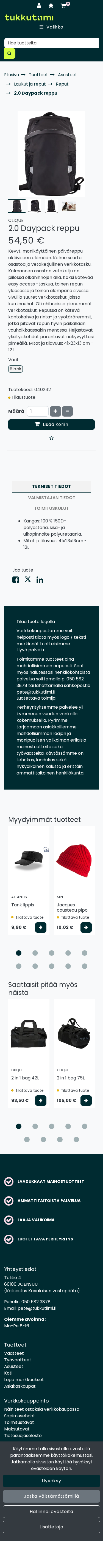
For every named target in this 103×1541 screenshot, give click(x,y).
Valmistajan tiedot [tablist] (51, 497)
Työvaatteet (17, 1360)
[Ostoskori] (63, 6)
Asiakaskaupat (20, 1386)
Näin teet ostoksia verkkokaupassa (41, 1409)
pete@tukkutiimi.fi (37, 1308)
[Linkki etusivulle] (29, 17)
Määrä (16, 411)
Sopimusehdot (19, 1416)
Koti (8, 1373)
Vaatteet (14, 1353)
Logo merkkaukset (24, 1379)
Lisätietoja (51, 1527)
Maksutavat (17, 1429)
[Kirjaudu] (40, 6)
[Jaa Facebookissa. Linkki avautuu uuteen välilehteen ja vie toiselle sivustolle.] (18, 581)
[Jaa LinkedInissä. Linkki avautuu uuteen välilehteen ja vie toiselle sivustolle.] (42, 581)
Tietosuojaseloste (23, 1435)
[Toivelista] (51, 6)
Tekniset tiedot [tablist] (51, 486)
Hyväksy (51, 1481)
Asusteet (13, 1366)
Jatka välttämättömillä (51, 1496)
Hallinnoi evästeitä (51, 1511)
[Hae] (9, 53)
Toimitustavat (19, 1422)
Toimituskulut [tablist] (51, 508)
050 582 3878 (36, 1302)
